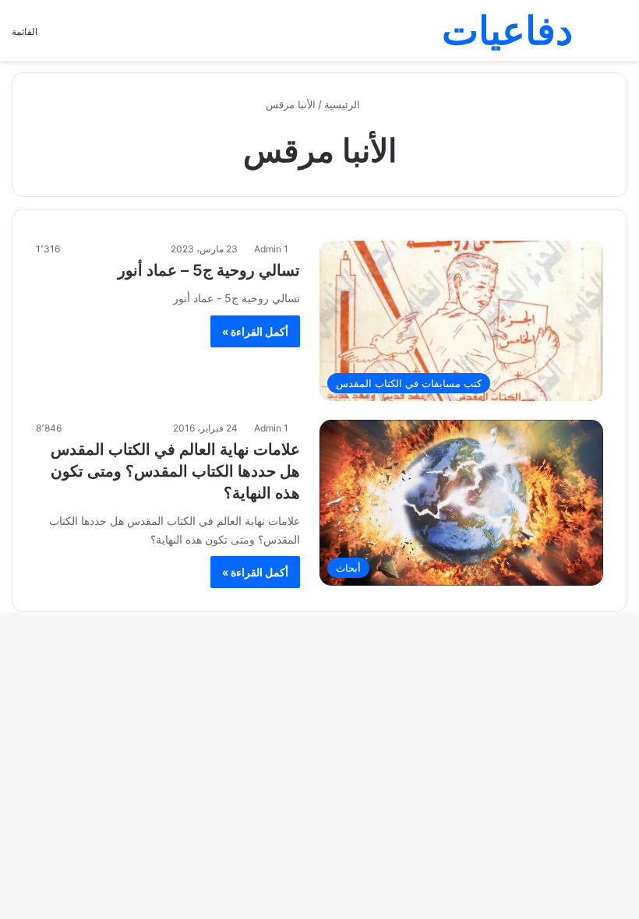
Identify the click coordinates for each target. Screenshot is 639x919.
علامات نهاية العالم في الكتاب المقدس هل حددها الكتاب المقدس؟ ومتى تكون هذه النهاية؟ (175, 471)
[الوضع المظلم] (592, 36)
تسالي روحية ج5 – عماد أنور (209, 270)
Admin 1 (271, 249)
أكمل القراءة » (255, 331)
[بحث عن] (619, 36)
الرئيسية (343, 104)
